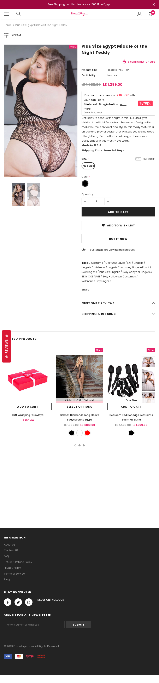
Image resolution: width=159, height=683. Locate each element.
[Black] (72, 433)
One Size (131, 400)
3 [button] (84, 445)
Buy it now (118, 239)
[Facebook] (7, 602)
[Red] (87, 433)
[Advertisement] (79, 477)
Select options (79, 407)
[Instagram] (29, 602)
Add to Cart (27, 407)
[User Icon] (139, 14)
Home (7, 25)
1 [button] (75, 445)
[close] (154, 5)
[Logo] (79, 13)
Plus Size (88, 166)
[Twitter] (18, 602)
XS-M (68, 400)
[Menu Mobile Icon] (6, 13)
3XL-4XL (89, 400)
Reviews (6, 346)
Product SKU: (89, 70)
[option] (40, 111)
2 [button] (79, 445)
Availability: (89, 75)
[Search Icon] (18, 14)
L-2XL (78, 400)
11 (88, 250)
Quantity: (88, 194)
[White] (79, 433)
